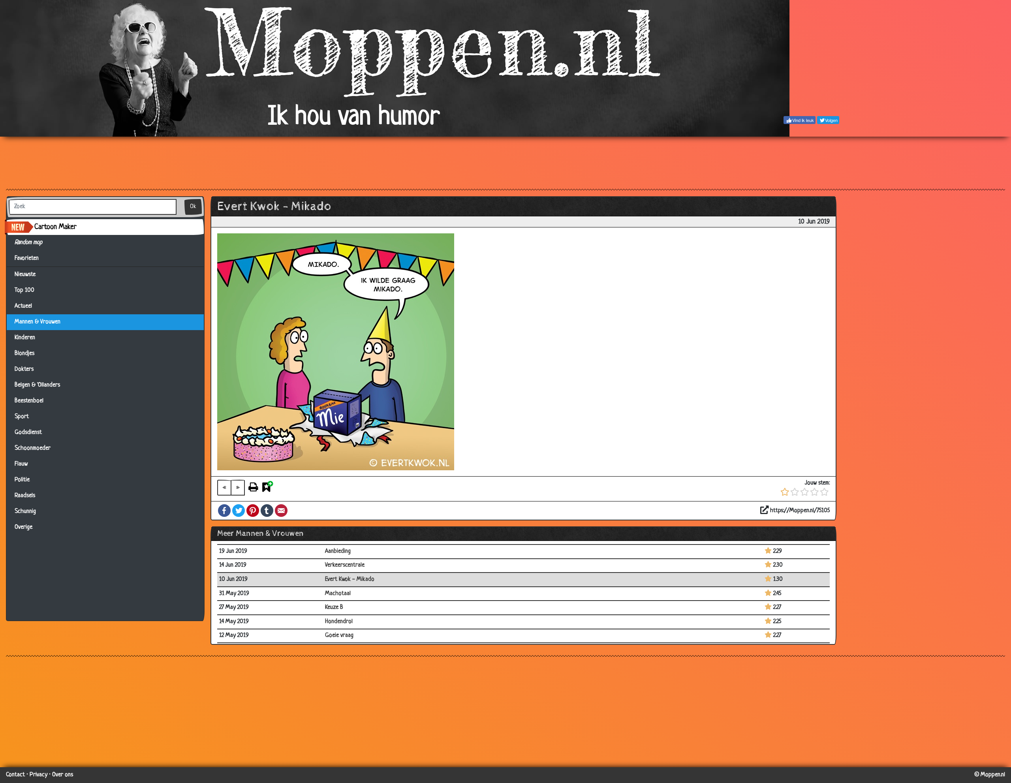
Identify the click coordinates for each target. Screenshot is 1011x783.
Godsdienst (28, 432)
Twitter (238, 510)
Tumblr (267, 510)
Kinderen (25, 337)
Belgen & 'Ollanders (37, 385)
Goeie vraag (339, 635)
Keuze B (334, 607)
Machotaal (338, 593)
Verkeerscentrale (345, 565)
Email (281, 510)
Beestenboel (29, 401)
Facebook (224, 510)
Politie (22, 480)
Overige (23, 527)
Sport (22, 416)
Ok (193, 206)
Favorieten (30, 258)
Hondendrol (339, 621)
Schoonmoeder (33, 448)
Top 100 (24, 290)
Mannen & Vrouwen (37, 322)
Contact (15, 775)
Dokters (24, 369)
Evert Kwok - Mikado (349, 579)
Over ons (62, 775)
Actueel (23, 306)
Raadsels (25, 495)
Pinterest (252, 510)
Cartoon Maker (55, 227)
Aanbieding (338, 551)
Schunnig (25, 511)
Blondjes (24, 353)
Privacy (38, 775)
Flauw (21, 464)
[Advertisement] (505, 162)
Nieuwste (25, 274)
